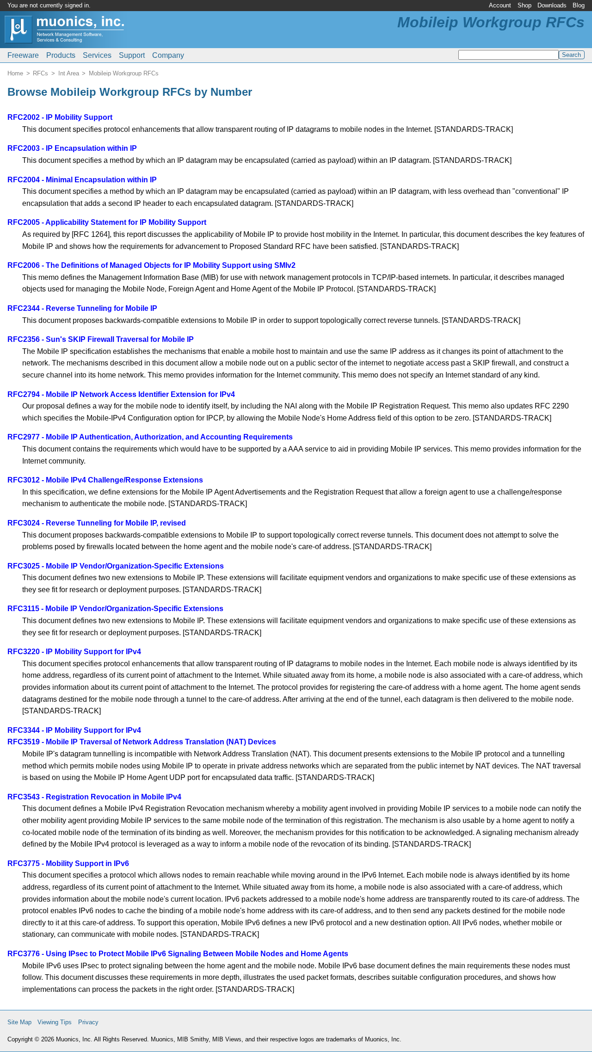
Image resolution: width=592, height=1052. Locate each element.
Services (97, 55)
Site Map (19, 1022)
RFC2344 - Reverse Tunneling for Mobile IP (82, 308)
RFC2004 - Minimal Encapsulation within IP (82, 180)
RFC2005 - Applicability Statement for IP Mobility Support (106, 222)
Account (500, 5)
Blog (579, 5)
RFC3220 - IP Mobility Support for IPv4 (74, 652)
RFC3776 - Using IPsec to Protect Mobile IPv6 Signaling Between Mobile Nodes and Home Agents (177, 954)
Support (132, 55)
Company (168, 55)
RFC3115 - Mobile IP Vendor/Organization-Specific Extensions (115, 609)
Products (60, 55)
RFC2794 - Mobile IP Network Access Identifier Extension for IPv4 (121, 394)
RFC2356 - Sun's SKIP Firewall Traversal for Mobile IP (100, 339)
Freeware (23, 55)
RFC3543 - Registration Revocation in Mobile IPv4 (94, 797)
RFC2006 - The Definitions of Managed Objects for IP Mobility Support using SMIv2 (151, 265)
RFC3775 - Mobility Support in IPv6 (68, 863)
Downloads (552, 5)
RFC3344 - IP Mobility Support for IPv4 (74, 730)
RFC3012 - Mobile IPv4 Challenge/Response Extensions (105, 480)
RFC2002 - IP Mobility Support (59, 117)
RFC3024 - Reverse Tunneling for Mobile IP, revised (96, 523)
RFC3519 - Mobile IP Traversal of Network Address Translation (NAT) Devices (141, 742)
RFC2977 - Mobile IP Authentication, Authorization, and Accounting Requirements (150, 437)
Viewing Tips (54, 1022)
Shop (524, 5)
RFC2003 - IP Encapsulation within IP (72, 148)
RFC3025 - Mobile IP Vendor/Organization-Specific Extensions (115, 566)
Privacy (88, 1022)
